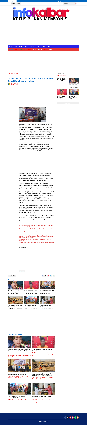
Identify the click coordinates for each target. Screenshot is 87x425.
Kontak (18, 3)
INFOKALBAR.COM (14, 83)
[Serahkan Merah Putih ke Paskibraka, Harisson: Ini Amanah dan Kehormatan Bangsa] (47, 300)
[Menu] (9, 3)
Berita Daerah (22, 49)
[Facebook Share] (43, 276)
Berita (10, 46)
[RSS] (78, 417)
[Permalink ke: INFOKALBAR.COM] (9, 84)
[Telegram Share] (51, 276)
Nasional (40, 49)
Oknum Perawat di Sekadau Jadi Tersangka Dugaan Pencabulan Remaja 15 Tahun (36, 229)
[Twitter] (68, 417)
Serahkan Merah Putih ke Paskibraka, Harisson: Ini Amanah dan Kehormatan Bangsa (36, 243)
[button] (75, 3)
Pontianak (22, 271)
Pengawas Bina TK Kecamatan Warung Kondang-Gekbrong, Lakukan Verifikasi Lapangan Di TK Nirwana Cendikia (61, 79)
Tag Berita (38, 46)
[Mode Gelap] (78, 3)
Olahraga (32, 46)
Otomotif (26, 46)
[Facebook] (65, 417)
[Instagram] (73, 417)
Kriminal (15, 46)
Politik (20, 46)
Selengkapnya (67, 103)
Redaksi (13, 3)
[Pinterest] (70, 417)
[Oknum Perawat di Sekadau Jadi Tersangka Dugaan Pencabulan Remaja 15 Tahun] (31, 285)
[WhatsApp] (75, 417)
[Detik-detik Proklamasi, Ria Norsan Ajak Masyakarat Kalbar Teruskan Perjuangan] (31, 300)
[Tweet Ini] (45, 276)
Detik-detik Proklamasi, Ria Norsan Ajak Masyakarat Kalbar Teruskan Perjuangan (35, 240)
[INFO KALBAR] (40, 14)
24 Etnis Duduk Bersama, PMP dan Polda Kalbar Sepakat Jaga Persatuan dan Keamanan (36, 232)
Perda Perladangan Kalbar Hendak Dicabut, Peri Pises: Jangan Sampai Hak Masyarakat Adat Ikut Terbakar (42, 1)
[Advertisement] (43, 34)
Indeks (49, 46)
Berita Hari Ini (12, 49)
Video (45, 49)
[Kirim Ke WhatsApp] (54, 276)
